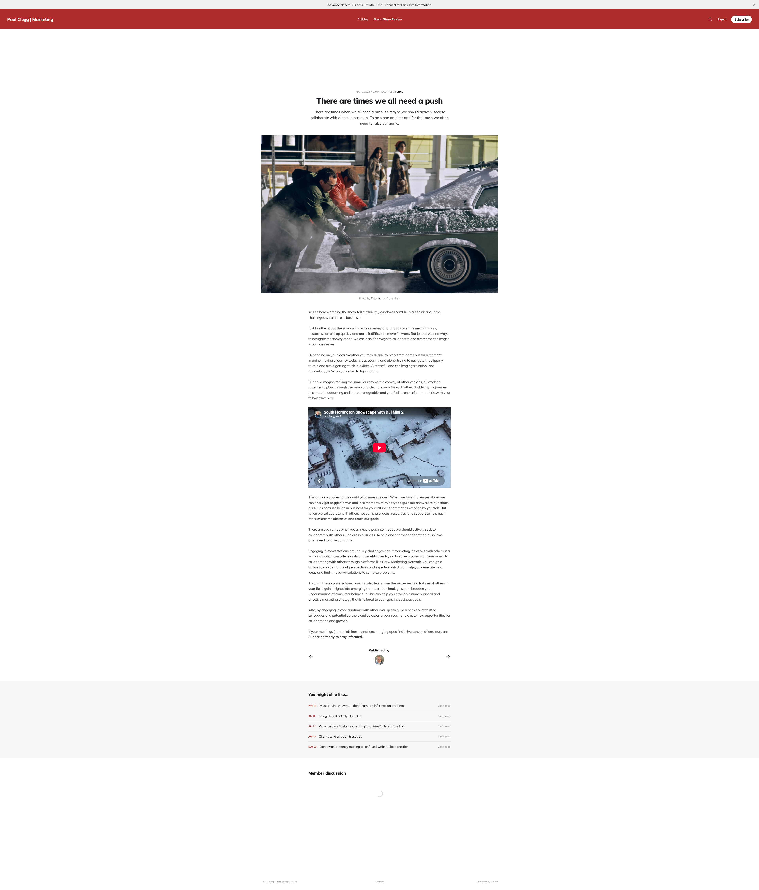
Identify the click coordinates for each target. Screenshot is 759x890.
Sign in (722, 19)
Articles (362, 19)
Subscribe (741, 19)
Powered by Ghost (487, 881)
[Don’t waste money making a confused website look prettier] (379, 747)
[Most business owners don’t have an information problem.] (379, 706)
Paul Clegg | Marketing (30, 19)
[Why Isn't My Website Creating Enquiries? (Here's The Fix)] (379, 726)
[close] (754, 5)
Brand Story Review (388, 19)
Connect (379, 881)
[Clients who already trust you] (379, 737)
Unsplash (394, 298)
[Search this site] (710, 19)
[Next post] (448, 657)
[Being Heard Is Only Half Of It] (379, 716)
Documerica (378, 298)
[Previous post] (310, 657)
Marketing (396, 91)
